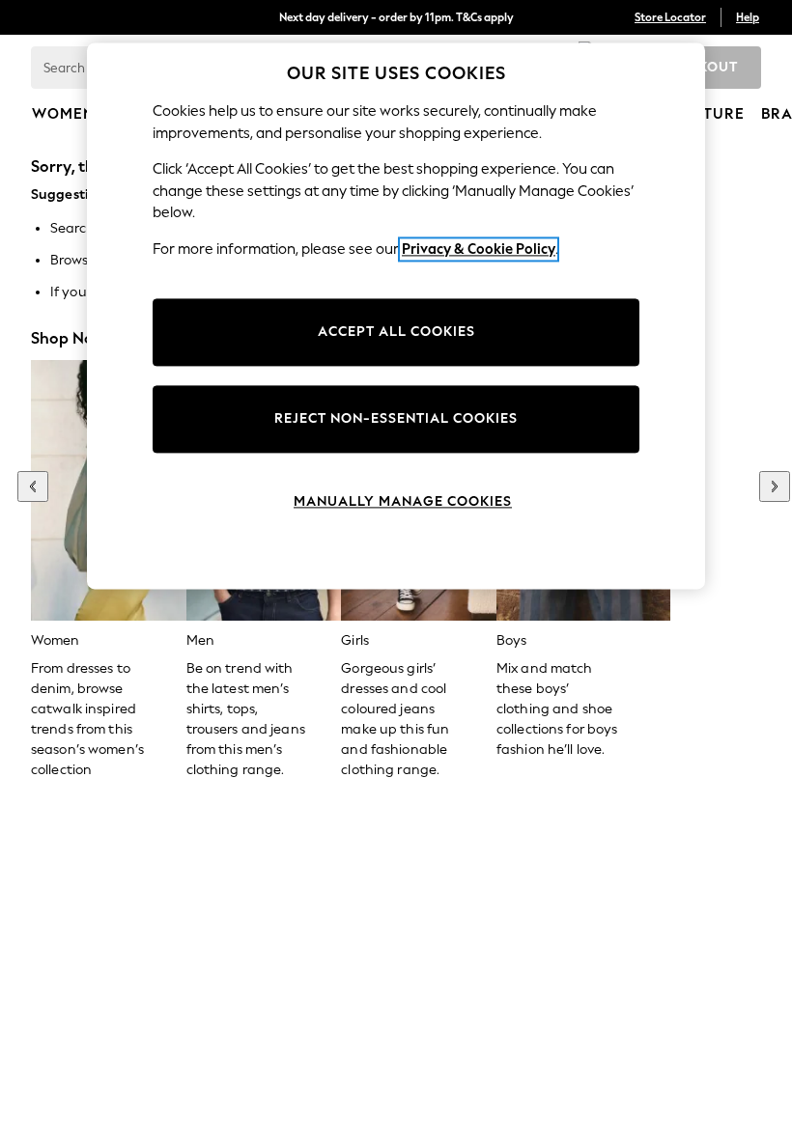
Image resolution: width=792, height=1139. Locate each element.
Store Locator (670, 17)
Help (747, 17)
